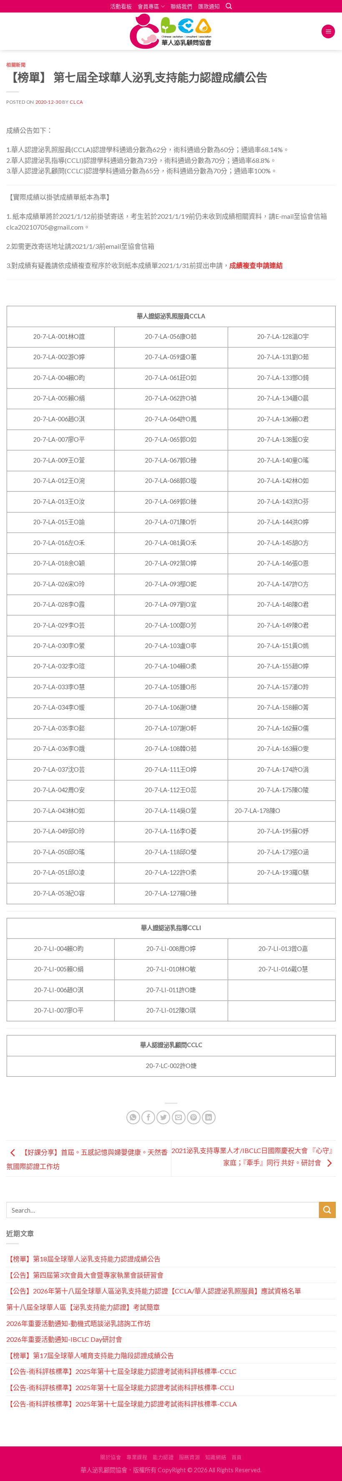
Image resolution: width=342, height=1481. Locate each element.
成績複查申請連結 (256, 265)
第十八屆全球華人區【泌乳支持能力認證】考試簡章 (83, 1307)
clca (76, 102)
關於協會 (110, 1457)
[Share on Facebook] (148, 1117)
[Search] (229, 6)
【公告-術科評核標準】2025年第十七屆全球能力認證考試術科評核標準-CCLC (121, 1371)
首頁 (236, 1457)
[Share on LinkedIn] (209, 1117)
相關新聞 (15, 65)
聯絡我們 (181, 6)
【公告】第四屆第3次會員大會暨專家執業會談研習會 (84, 1275)
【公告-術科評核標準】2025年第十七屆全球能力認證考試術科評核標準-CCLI (120, 1387)
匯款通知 (209, 6)
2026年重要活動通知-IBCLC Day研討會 (64, 1339)
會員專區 (148, 6)
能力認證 (163, 1457)
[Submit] (327, 1210)
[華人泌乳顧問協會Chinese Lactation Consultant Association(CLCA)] (171, 31)
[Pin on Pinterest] (194, 1117)
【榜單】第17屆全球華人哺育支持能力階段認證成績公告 (90, 1355)
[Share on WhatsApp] (133, 1117)
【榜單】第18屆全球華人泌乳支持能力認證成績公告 (83, 1259)
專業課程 (136, 1457)
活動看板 (121, 6)
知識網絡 (215, 1457)
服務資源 (189, 1457)
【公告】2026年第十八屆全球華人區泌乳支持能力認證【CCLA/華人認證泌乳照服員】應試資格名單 (153, 1291)
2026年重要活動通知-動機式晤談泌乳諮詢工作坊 (78, 1323)
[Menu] (328, 31)
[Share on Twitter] (163, 1117)
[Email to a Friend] (179, 1117)
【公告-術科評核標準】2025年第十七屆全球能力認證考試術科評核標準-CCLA (121, 1404)
